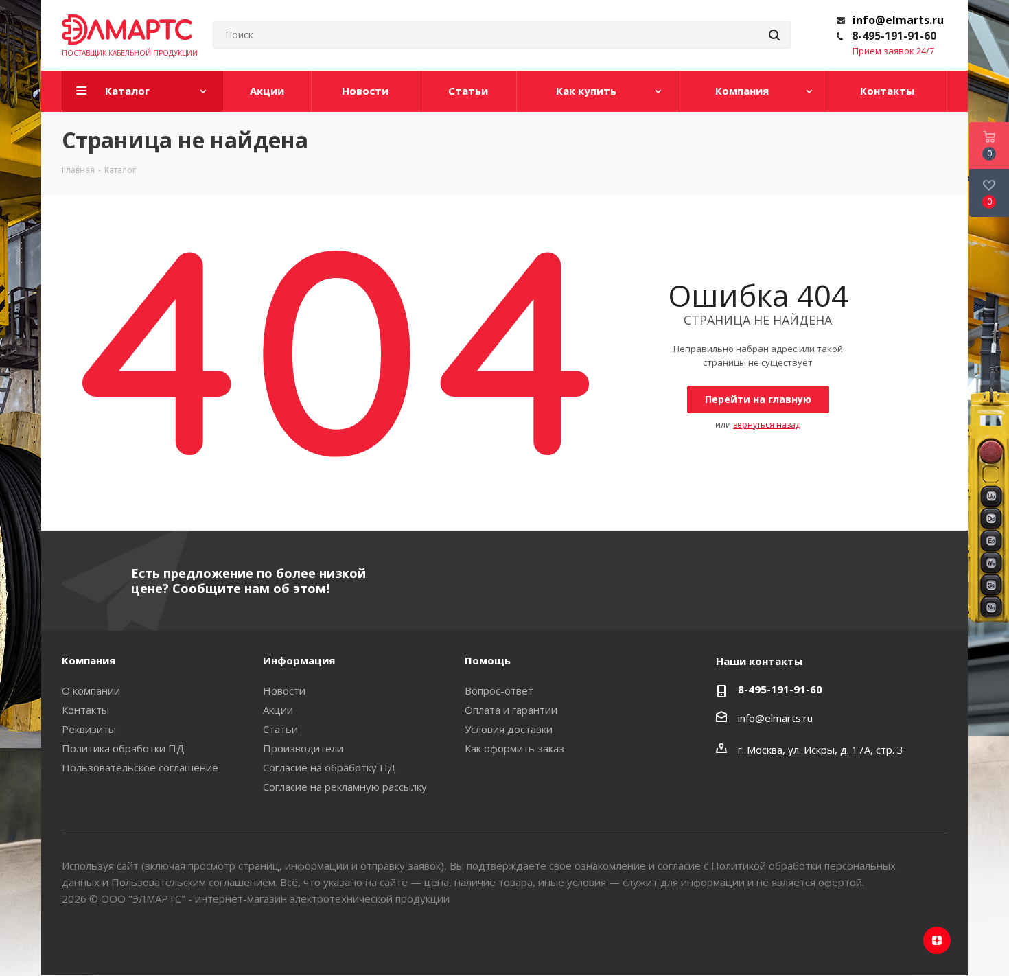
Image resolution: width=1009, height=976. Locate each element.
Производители (303, 748)
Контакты (85, 710)
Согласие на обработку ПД (329, 767)
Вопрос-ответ (499, 690)
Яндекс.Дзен (937, 940)
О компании (91, 690)
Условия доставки (509, 729)
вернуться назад (766, 424)
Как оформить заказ (514, 748)
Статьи (280, 729)
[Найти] (774, 35)
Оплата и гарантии (511, 710)
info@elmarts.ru (898, 19)
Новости (284, 690)
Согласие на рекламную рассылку (345, 786)
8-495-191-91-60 (894, 35)
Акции (278, 710)
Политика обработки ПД (123, 748)
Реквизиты (89, 729)
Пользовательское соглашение (140, 767)
